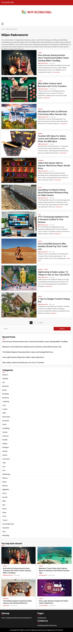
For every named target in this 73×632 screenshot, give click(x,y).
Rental (4, 497)
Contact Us (41, 618)
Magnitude (50, 630)
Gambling (41, 160)
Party (4, 493)
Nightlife (5, 489)
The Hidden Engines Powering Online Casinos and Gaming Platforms (27, 352)
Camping (5, 401)
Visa (4, 532)
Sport (4, 509)
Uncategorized (8, 524)
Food (4, 424)
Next (41, 322)
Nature (5, 486)
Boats (4, 390)
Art (3, 382)
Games (5, 432)
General (40, 109)
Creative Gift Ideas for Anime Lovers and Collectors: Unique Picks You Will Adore (18, 143)
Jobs (4, 463)
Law (3, 467)
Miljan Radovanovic (43, 63)
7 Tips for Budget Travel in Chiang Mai (18, 304)
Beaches (5, 386)
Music (4, 482)
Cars (4, 405)
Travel (40, 241)
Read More (57, 72)
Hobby (4, 444)
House (40, 187)
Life (3, 470)
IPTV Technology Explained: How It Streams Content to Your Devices (18, 224)
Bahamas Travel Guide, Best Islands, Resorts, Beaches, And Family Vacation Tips (31, 347)
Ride (4, 501)
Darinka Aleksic (43, 575)
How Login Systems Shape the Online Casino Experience (23, 357)
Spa (3, 505)
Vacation (5, 528)
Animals (5, 378)
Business (5, 398)
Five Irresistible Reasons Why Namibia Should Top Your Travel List (18, 251)
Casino (40, 52)
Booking (5, 394)
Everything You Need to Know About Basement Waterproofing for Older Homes (18, 197)
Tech (39, 214)
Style (4, 512)
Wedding (5, 535)
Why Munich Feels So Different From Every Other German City (18, 116)
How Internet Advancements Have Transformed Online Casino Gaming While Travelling (18, 62)
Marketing (6, 474)
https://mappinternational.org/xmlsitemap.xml (16, 618)
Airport (5, 375)
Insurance (6, 459)
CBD (4, 413)
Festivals (5, 421)
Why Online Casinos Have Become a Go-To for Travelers (18, 89)
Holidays (5, 447)
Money (5, 478)
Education (6, 417)
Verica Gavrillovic (43, 605)
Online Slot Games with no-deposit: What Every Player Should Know (18, 170)
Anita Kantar (6, 605)
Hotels (4, 451)
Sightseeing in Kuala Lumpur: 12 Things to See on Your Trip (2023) (18, 278)
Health (4, 440)
